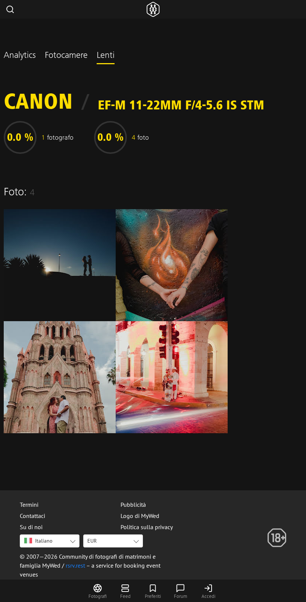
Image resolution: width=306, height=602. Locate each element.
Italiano (44, 540)
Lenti (106, 56)
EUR (92, 540)
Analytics (20, 56)
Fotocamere (66, 56)
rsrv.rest (75, 565)
